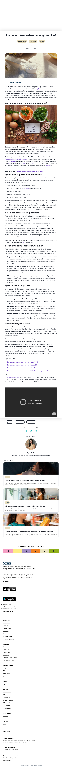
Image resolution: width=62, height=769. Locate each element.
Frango (4, 684)
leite (33, 163)
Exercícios (5, 721)
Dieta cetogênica (7, 628)
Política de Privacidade (8, 752)
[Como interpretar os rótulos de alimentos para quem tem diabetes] (31, 525)
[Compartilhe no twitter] (31, 431)
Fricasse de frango (7, 708)
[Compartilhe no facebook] (26, 431)
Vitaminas (5, 726)
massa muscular (19, 422)
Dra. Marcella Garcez (12, 377)
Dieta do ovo (6, 625)
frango (13, 161)
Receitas (5, 689)
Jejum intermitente (7, 636)
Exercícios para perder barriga (10, 657)
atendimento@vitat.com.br (9, 608)
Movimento (6, 644)
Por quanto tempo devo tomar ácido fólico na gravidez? (27, 371)
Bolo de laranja (6, 702)
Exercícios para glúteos (8, 660)
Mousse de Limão (7, 692)
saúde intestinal (31, 422)
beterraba (8, 168)
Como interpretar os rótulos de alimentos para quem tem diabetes (29, 531)
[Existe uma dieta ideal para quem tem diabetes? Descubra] (31, 499)
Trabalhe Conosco (8, 611)
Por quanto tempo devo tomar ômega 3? (22, 365)
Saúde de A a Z (7, 713)
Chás (4, 718)
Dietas (4, 724)
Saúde (42, 41)
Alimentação (22, 41)
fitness (7, 89)
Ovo (4, 676)
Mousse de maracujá (8, 700)
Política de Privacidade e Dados (10, 749)
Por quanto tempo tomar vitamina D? (29, 171)
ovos (9, 163)
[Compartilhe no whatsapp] (35, 431)
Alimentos (5, 716)
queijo (23, 163)
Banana (5, 681)
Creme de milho (7, 697)
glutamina (41, 89)
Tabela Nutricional (8, 665)
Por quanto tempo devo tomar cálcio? (21, 368)
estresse (26, 188)
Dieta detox (5, 631)
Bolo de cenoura (7, 694)
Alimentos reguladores (8, 639)
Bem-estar (33, 41)
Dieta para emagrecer (8, 633)
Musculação (6, 655)
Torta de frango (6, 705)
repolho (48, 166)
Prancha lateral (6, 649)
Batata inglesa (6, 673)
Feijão (4, 671)
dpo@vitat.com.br (7, 760)
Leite (4, 679)
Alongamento (6, 652)
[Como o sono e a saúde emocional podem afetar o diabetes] (31, 474)
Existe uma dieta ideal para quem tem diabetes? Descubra (25, 506)
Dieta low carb (6, 623)
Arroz (4, 668)
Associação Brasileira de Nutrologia (16, 159)
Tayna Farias (31, 45)
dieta (24, 242)
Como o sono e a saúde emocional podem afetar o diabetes (26, 480)
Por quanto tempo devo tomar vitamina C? (23, 362)
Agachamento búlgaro (8, 647)
